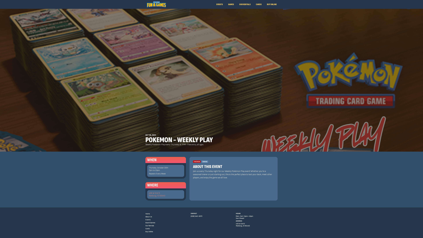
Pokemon (197, 162)
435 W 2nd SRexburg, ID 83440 (157, 194)
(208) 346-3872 (196, 216)
